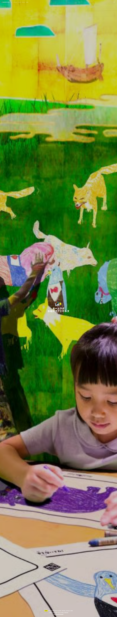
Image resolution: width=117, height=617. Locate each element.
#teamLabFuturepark (58, 614)
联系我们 (27, 2)
